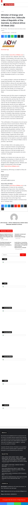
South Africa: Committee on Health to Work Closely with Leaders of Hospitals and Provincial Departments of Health (21, 245)
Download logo (5, 49)
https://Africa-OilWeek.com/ (11, 166)
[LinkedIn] (9, 36)
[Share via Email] (18, 36)
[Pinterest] (15, 206)
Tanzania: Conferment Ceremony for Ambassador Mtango (20, 235)
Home (2, 11)
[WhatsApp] (12, 36)
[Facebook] (2, 36)
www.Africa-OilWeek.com (16, 55)
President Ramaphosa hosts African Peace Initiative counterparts (5, 244)
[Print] (22, 36)
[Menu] (1, 5)
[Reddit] (19, 206)
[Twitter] (5, 36)
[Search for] (26, 5)
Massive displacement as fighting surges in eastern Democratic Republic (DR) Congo (6, 236)
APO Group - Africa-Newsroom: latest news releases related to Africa (14, 223)
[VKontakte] (22, 206)
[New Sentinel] (8, 4)
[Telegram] (15, 36)
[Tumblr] (12, 206)
